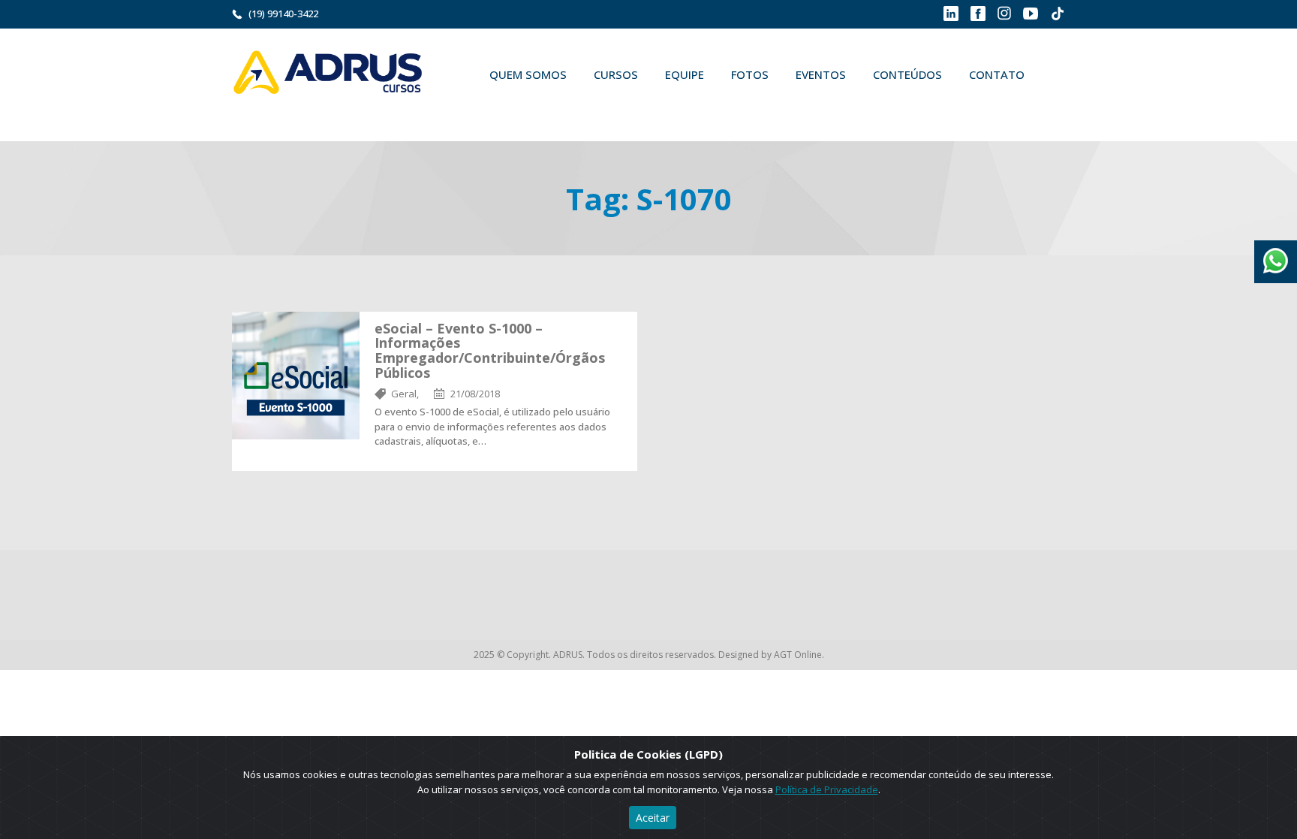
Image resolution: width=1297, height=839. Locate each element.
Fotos (750, 74)
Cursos (616, 74)
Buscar (498, 110)
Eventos (821, 74)
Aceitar (653, 817)
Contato (997, 74)
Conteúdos (907, 74)
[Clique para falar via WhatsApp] (1275, 255)
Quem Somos (528, 74)
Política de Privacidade (826, 789)
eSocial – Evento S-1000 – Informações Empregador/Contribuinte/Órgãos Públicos (490, 350)
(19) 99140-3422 (283, 13)
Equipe (684, 74)
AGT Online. (799, 654)
